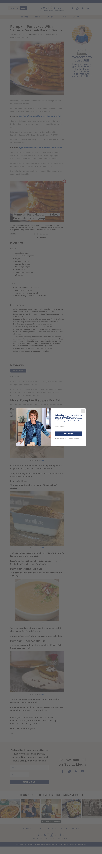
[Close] (83, 411)
